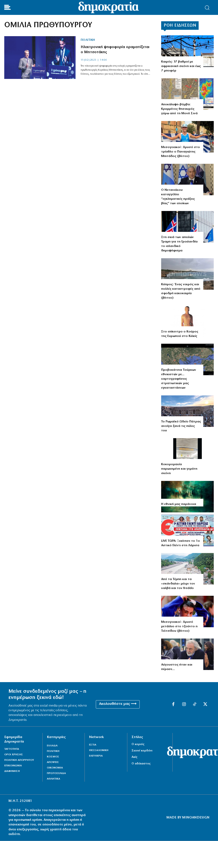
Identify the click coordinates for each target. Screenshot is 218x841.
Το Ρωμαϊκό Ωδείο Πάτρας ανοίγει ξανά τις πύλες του (181, 426)
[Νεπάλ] (187, 568)
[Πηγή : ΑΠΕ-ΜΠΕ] (187, 226)
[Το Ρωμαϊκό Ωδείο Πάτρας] (187, 411)
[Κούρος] (187, 321)
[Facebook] (173, 704)
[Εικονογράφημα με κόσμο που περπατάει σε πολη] (187, 496)
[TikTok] (194, 704)
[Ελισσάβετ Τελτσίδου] (187, 611)
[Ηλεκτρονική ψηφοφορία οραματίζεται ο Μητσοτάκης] (40, 57)
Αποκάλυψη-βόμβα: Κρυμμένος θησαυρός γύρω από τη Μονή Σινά (179, 109)
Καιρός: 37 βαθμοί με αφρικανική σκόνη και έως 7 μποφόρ (181, 66)
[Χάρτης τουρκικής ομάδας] (187, 359)
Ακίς (134, 757)
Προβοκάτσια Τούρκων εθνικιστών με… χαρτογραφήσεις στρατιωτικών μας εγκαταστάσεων (178, 378)
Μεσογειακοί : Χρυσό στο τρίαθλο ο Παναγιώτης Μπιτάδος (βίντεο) (180, 152)
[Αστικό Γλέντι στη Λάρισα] (187, 530)
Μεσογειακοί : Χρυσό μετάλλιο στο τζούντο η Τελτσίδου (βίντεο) (179, 626)
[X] (205, 704)
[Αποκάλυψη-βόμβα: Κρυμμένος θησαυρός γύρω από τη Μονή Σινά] (187, 94)
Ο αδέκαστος (141, 763)
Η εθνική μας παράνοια (178, 504)
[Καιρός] (187, 51)
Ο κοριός (138, 744)
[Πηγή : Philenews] (187, 274)
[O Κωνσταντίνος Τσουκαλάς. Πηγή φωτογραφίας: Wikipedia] (187, 654)
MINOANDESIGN (195, 817)
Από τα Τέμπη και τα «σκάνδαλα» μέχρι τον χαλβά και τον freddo (178, 584)
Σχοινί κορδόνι (142, 750)
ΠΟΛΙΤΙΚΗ (88, 40)
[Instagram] (184, 704)
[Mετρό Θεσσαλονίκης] (187, 454)
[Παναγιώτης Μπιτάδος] (187, 137)
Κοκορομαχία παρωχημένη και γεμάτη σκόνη (179, 469)
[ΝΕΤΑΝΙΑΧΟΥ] (187, 179)
